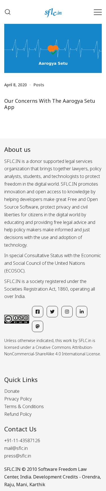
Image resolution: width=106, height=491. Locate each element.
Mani (21, 484)
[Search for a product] (7, 12)
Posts (38, 84)
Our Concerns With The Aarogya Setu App (49, 103)
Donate (12, 391)
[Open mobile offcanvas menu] (98, 12)
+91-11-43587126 (22, 440)
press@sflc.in (17, 456)
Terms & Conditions (24, 406)
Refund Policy (18, 414)
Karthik (37, 484)
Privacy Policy (18, 399)
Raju (9, 484)
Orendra (91, 477)
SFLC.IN (12, 469)
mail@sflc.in (16, 448)
